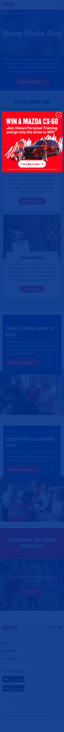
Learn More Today (30, 164)
